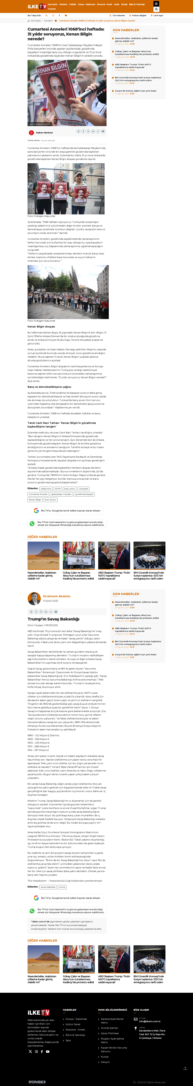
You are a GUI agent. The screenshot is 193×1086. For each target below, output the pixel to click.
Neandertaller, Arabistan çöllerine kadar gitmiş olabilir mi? (136, 41)
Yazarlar (52, 8)
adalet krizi (46, 489)
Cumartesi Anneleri (38, 494)
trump (62, 887)
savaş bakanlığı (48, 887)
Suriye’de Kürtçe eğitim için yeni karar (135, 92)
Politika (72, 4)
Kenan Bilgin (35, 499)
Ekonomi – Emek (104, 4)
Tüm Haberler (118, 15)
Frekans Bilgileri (139, 15)
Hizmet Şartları (109, 1028)
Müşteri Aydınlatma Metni (112, 1040)
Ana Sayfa (52, 4)
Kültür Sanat (73, 1024)
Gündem (63, 4)
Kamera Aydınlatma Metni (112, 1021)
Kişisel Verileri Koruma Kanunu (114, 1049)
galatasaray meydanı (61, 494)
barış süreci (69, 489)
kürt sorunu (50, 499)
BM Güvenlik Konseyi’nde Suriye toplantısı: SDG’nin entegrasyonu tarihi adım (138, 80)
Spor (68, 1040)
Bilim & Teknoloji (136, 4)
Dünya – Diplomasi (86, 4)
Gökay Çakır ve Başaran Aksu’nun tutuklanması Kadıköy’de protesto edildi (137, 54)
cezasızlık (83, 489)
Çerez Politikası (110, 1033)
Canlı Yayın (158, 15)
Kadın (116, 4)
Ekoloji (124, 4)
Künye (105, 1056)
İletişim (105, 1062)
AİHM (58, 489)
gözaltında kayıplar (84, 494)
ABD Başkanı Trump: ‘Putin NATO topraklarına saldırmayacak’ (133, 67)
